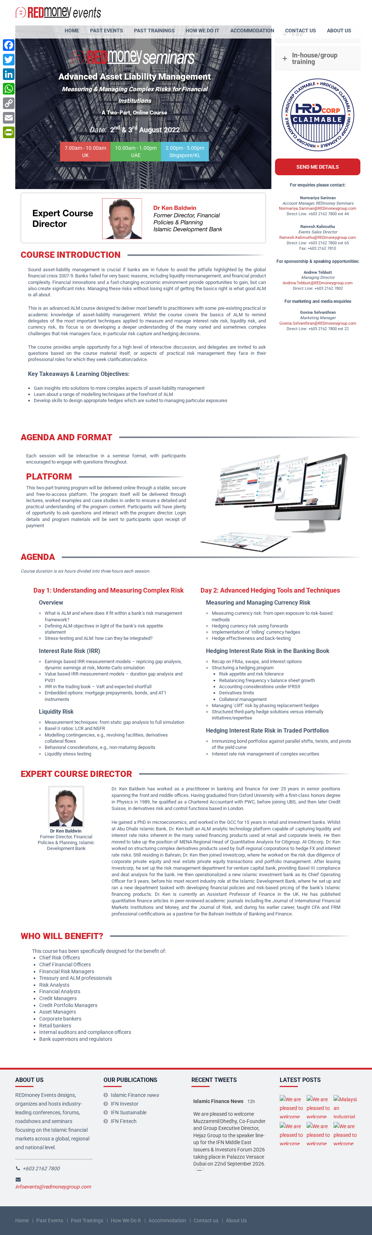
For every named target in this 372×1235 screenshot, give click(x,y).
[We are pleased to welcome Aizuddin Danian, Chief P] (291, 1133)
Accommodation (252, 30)
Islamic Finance (135, 1095)
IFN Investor (124, 1104)
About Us (339, 30)
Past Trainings (154, 30)
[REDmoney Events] (58, 12)
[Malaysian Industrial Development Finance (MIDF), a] (345, 1106)
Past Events (106, 30)
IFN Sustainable (128, 1112)
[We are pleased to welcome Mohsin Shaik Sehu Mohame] (318, 1133)
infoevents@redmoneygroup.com (53, 1187)
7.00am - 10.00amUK (85, 151)
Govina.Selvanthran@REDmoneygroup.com (317, 323)
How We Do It (202, 30)
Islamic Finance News (218, 1101)
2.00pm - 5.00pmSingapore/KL (185, 151)
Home (72, 30)
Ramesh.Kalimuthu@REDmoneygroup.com (317, 237)
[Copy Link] (8, 103)
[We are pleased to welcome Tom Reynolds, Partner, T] (345, 1133)
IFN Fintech (124, 1121)
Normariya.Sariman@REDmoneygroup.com (317, 208)
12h (251, 1101)
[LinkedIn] (8, 74)
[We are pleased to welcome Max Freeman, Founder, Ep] (291, 1106)
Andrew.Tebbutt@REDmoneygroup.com (318, 283)
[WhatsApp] (8, 88)
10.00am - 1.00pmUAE (136, 151)
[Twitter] (8, 59)
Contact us (300, 30)
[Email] (8, 118)
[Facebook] (8, 45)
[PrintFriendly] (8, 132)
